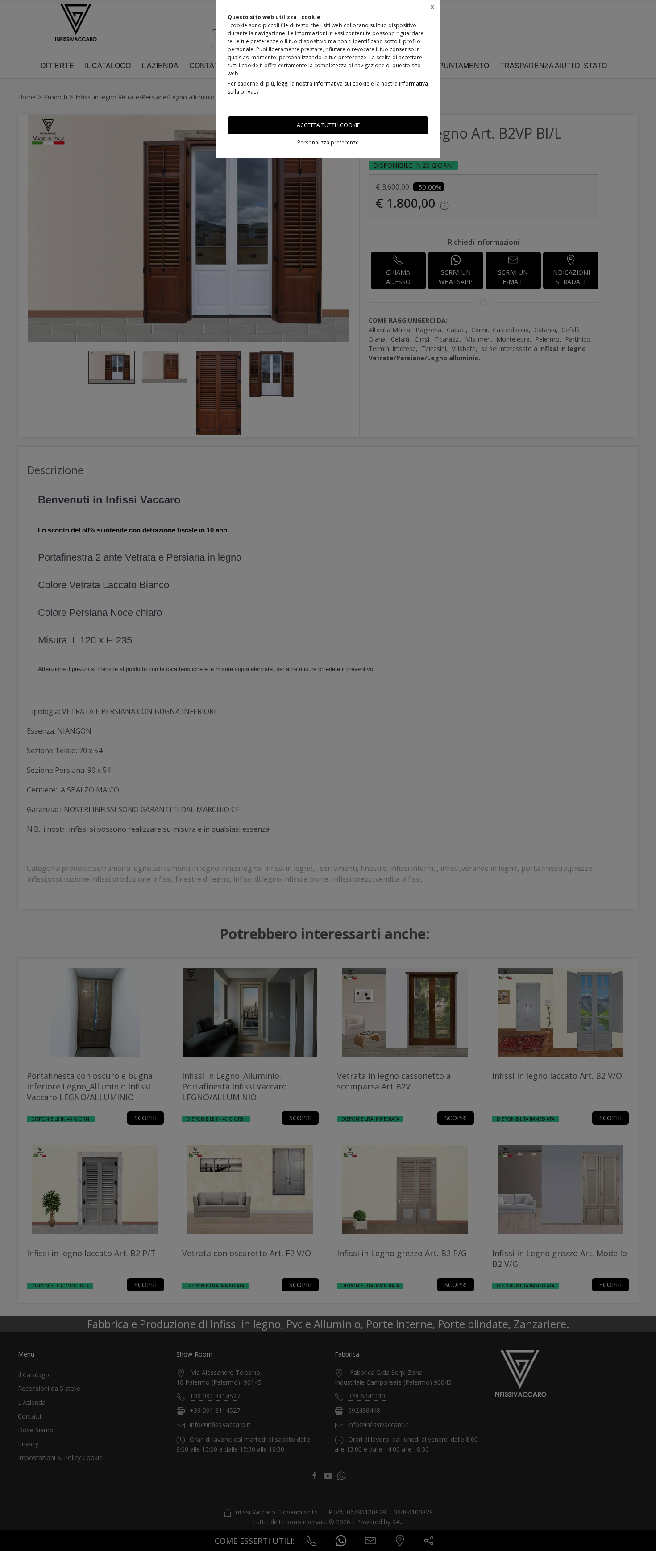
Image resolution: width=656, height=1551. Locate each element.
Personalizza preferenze (328, 142)
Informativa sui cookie (342, 83)
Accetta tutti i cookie (328, 125)
